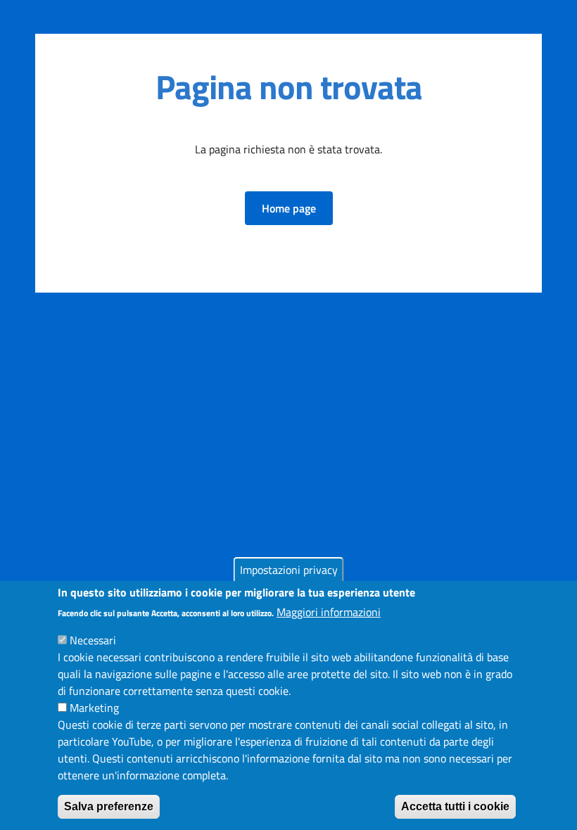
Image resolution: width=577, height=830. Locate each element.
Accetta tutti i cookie (455, 806)
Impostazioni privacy (289, 569)
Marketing (94, 707)
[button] (289, 208)
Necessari (93, 640)
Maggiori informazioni (329, 612)
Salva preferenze (108, 806)
